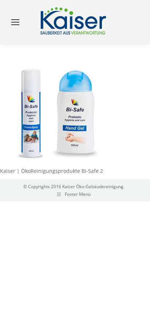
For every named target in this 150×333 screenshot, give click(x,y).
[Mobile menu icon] (15, 22)
